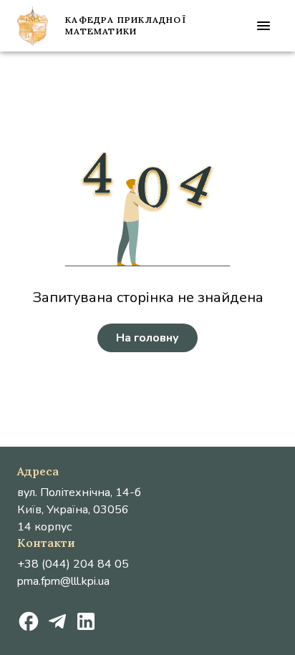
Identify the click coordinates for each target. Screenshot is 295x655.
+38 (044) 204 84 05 (73, 564)
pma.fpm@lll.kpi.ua (63, 581)
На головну (147, 338)
